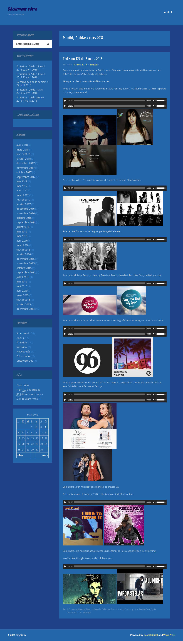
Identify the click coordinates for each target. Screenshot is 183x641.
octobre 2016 (24, 217)
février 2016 (23, 249)
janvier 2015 (23, 304)
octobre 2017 (24, 172)
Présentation (23, 356)
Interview (21, 347)
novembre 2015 (25, 263)
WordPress (169, 635)
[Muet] (154, 100)
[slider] (162, 100)
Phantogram (131, 609)
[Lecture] (65, 100)
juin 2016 (21, 231)
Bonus (20, 338)
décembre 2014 (25, 309)
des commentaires (29, 394)
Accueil (168, 12)
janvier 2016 (23, 254)
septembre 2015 (25, 272)
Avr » (45, 455)
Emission (21, 342)
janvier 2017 (23, 204)
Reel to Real (144, 609)
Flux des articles (28, 389)
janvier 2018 (23, 158)
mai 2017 (21, 186)
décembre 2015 (25, 259)
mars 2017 (22, 195)
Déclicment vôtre (22, 9)
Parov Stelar (117, 609)
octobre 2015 (24, 268)
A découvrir (23, 333)
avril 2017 (22, 190)
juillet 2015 (22, 277)
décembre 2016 (25, 208)
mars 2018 (22, 149)
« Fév (20, 455)
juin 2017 (21, 181)
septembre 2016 (25, 222)
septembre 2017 (25, 177)
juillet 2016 (22, 227)
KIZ (68, 609)
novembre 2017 (25, 167)
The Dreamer (84, 612)
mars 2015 (22, 295)
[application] (115, 100)
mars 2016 (22, 245)
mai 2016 (21, 236)
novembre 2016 (25, 213)
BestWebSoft (151, 635)
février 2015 (23, 299)
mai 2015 (21, 286)
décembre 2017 (25, 163)
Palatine (106, 609)
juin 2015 (21, 281)
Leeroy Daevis (78, 609)
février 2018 (23, 154)
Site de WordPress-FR (28, 398)
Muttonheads (93, 609)
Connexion (22, 385)
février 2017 (23, 199)
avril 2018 (22, 145)
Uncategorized (24, 360)
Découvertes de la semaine (32, 82)
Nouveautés (23, 351)
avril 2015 (22, 290)
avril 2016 (22, 240)
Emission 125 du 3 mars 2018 (82, 58)
